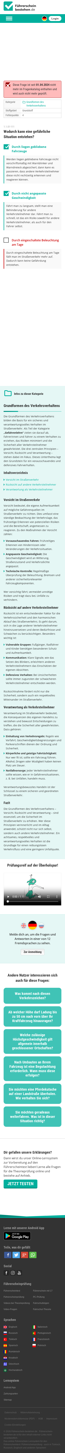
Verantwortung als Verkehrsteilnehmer (29, 489)
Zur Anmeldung (33, 952)
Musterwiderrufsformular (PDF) (20, 1418)
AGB (40, 1418)
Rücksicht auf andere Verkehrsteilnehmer (31, 484)
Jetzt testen (20, 1183)
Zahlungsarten (11, 1393)
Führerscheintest (12, 1291)
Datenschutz (11, 1412)
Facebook (6, 1273)
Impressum (51, 1418)
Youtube (19, 1273)
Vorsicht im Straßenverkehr (22, 479)
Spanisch (13, 1345)
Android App (10, 1387)
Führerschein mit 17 (43, 1291)
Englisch (13, 1327)
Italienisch (42, 1327)
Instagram (13, 1273)
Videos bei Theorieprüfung (17, 1303)
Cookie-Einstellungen (15, 1425)
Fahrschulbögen (41, 1303)
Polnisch (42, 1345)
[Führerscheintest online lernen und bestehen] (20, 6)
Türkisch (13, 1339)
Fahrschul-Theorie (42, 1309)
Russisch (13, 1333)
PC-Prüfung (39, 1297)
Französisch (43, 1339)
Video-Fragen (10, 1309)
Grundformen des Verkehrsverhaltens (36, 104)
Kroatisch (13, 1357)
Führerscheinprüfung (14, 1297)
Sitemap (8, 1400)
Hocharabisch (15, 1370)
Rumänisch (14, 1351)
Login (55, 18)
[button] (7, 1255)
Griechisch (14, 1364)
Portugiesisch (44, 1333)
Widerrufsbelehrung (30, 1412)
